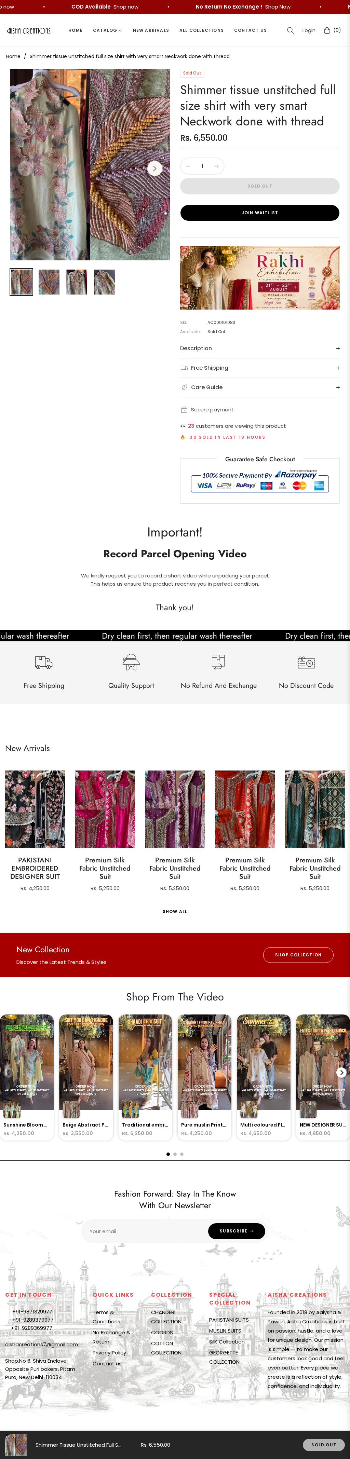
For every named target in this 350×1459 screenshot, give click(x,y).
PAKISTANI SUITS (229, 1319)
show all (175, 911)
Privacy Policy (109, 1352)
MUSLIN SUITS (225, 1330)
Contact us (107, 1363)
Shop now (150, 6)
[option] (90, 164)
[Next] (341, 1072)
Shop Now (28, 6)
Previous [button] (25, 168)
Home (13, 56)
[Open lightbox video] (27, 1077)
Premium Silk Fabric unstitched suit (105, 868)
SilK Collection (227, 1341)
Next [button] (154, 168)
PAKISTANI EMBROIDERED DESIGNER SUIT (35, 868)
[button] (290, 30)
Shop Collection (298, 955)
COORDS (162, 1332)
